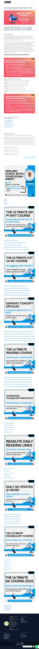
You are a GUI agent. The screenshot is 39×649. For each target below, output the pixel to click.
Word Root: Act (6, 566)
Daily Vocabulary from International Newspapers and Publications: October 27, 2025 (19, 338)
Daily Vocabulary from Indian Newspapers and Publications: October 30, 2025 (18, 379)
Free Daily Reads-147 (9, 120)
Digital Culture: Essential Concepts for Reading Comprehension (15, 285)
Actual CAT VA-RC (24, 622)
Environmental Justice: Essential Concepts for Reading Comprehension (17, 295)
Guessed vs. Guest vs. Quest (9, 473)
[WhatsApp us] (36, 646)
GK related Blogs (7, 608)
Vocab (22, 619)
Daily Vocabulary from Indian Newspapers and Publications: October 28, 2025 (18, 381)
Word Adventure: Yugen (8, 432)
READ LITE (6, 200)
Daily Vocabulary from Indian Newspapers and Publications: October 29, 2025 (18, 386)
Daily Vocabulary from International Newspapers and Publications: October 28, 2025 (19, 336)
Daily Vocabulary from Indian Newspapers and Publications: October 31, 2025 (18, 377)
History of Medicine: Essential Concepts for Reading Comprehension (16, 292)
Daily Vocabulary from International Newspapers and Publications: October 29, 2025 (19, 340)
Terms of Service (7, 634)
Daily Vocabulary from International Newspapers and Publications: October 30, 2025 (19, 333)
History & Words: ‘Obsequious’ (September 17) (12, 514)
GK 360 (5, 202)
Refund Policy (6, 637)
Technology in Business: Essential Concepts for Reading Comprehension (17, 290)
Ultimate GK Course (7, 605)
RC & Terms (23, 620)
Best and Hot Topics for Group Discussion (11, 240)
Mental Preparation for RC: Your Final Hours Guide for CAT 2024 (15, 247)
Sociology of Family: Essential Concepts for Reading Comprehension (16, 288)
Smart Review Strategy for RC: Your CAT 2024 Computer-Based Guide (16, 249)
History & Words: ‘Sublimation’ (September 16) (12, 521)
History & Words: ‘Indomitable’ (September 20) (12, 518)
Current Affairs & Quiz (8, 606)
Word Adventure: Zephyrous (9, 425)
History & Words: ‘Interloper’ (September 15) (12, 523)
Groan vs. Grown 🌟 (7, 475)
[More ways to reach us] (34, 646)
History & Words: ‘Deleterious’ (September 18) (12, 516)
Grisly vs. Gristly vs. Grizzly (9, 477)
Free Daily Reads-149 (9, 124)
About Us (22, 618)
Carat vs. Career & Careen (8, 468)
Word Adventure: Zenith (8, 429)
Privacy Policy (6, 635)
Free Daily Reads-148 (9, 122)
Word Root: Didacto (7, 569)
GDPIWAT (5, 199)
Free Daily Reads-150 (9, 126)
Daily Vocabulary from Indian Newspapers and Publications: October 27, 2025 (18, 384)
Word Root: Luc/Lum (7, 562)
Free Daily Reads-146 (9, 118)
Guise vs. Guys (6, 470)
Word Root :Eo (6, 564)
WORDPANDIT (6, 203)
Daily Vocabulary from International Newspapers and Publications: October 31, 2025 (19, 331)
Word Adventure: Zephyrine (9, 427)
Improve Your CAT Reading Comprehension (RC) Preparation (15, 242)
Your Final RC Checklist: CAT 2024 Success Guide (12, 244)
